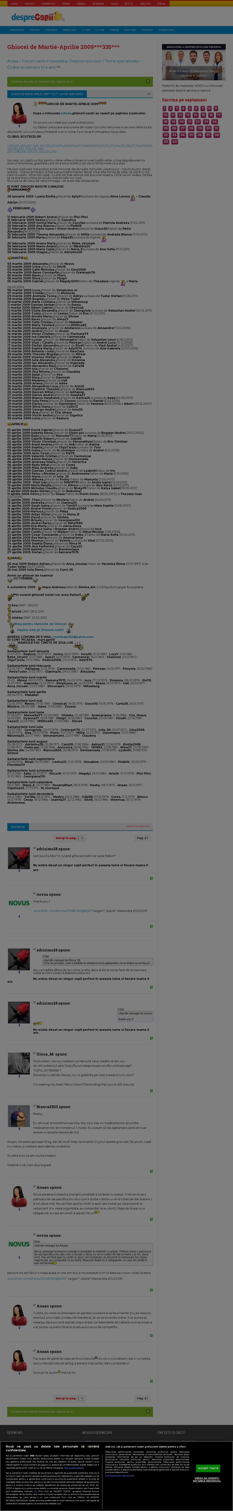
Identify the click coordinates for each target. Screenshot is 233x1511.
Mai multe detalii (74, 1468)
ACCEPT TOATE (208, 1468)
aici (35, 1491)
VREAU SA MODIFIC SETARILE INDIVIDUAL (207, 1479)
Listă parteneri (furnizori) (119, 1475)
